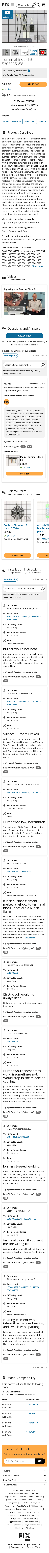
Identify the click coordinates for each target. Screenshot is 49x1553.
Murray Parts (35, 1503)
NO (29, 446)
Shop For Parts (10, 1480)
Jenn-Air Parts (11, 1500)
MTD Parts (24, 1503)
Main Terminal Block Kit (31, 458)
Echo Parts (35, 1493)
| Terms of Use (16, 1547)
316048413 (12, 619)
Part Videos (30, 121)
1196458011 (32, 1413)
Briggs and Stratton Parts (18, 1493)
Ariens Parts (30, 1490)
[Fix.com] (5, 4)
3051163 (23, 1218)
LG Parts (38, 1500)
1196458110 (32, 1422)
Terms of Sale (33, 1547)
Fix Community (10, 1484)
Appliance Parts (15, 1521)
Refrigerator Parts (30, 1512)
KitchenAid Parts (25, 1500)
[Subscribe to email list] (40, 1461)
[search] (34, 5)
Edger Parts (19, 1528)
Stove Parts (23, 1515)
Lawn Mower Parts (31, 1521)
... (36, 266)
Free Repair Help (11, 1475)
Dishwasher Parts (35, 1509)
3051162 (32, 1218)
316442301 (12, 616)
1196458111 (32, 1431)
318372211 (23, 616)
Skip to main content (24, 22)
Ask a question (24, 335)
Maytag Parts (12, 1503)
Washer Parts (15, 1512)
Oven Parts (35, 1515)
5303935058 (35, 616)
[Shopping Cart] (43, 5)
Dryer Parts (12, 1515)
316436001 (35, 1287)
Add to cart (33, 84)
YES (23, 446)
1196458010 (32, 1404)
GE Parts (23, 1496)
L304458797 (12, 1287)
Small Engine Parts (14, 1525)
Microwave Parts (29, 1518)
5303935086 (12, 871)
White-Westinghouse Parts (15, 1509)
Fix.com (6, 1470)
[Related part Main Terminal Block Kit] (13, 462)
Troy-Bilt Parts (22, 1506)
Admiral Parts (18, 1490)
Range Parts (16, 1518)
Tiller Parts (30, 1528)
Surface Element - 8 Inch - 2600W (15, 527)
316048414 (35, 701)
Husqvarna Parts (35, 1496)
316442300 (12, 701)
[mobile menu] (12, 5)
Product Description (12, 121)
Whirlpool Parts (37, 1506)
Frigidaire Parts (11, 1496)
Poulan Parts (10, 1506)
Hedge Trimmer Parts (32, 1525)
